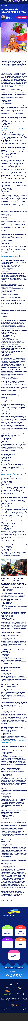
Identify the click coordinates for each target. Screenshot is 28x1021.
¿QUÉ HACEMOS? (19, 967)
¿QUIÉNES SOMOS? (9, 967)
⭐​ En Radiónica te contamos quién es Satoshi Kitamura (14, 129)
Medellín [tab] (11, 922)
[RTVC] (14, 984)
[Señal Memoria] (7, 993)
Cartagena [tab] (23, 918)
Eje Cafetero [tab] (13, 915)
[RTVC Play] (20, 993)
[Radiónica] (21, 990)
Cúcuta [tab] (5, 918)
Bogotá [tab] (6, 915)
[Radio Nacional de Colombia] (7, 990)
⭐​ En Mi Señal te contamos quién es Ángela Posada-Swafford (13, 741)
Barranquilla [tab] (12, 918)
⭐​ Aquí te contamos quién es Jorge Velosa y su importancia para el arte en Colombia (13, 473)
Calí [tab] (18, 918)
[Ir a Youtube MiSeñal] (11, 975)
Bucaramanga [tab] (21, 915)
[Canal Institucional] (21, 987)
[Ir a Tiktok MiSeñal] (14, 975)
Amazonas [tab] (17, 922)
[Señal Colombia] (7, 987)
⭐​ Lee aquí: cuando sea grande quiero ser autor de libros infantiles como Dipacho (12, 255)
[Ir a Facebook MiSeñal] (7, 975)
